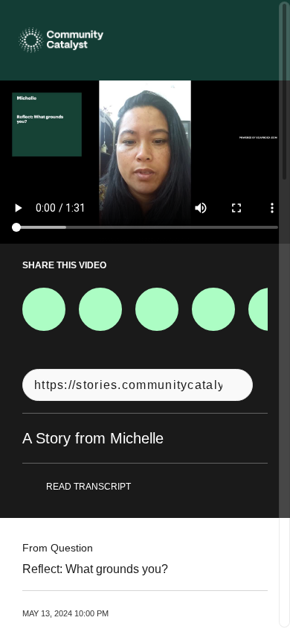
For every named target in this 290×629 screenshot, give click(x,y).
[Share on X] (100, 309)
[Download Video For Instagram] (156, 309)
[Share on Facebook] (43, 309)
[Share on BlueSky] (213, 309)
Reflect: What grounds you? (95, 569)
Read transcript (88, 486)
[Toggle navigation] (259, 40)
